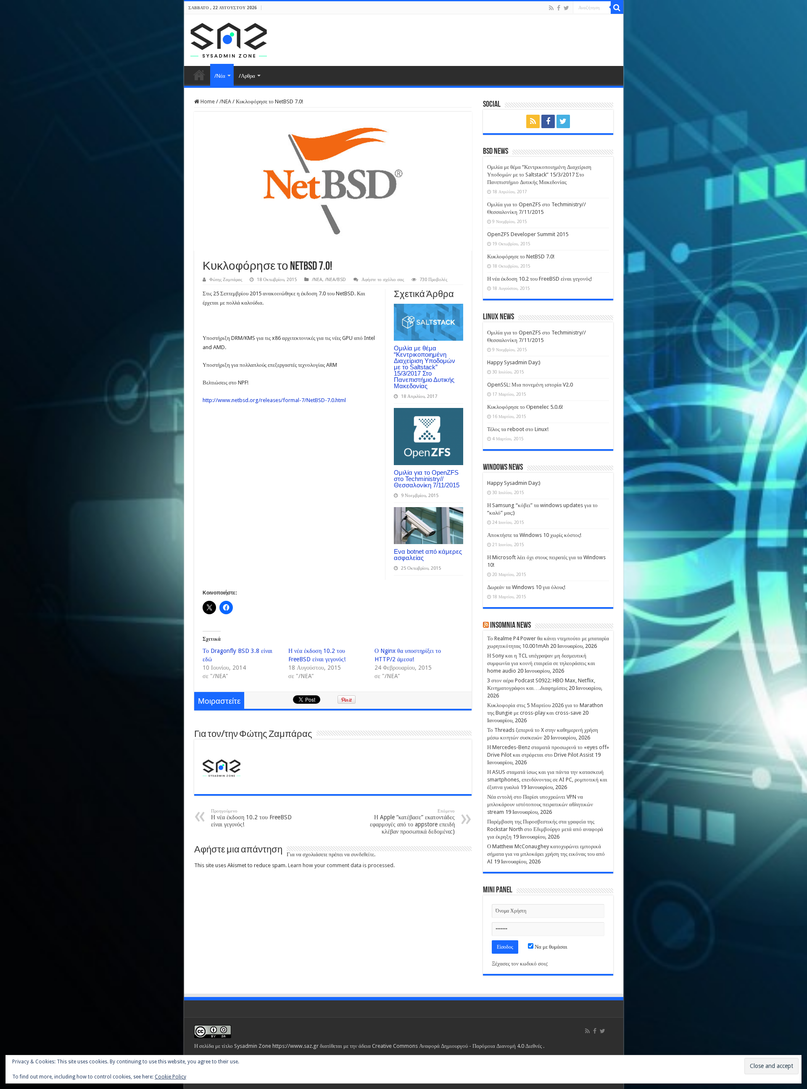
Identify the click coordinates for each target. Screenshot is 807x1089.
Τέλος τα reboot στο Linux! (518, 429)
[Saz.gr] (228, 39)
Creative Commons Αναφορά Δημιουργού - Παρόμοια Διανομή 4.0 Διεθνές (457, 1046)
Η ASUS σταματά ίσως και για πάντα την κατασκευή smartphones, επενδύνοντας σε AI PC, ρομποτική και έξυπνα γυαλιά (547, 779)
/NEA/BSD (335, 279)
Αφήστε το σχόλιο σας (382, 279)
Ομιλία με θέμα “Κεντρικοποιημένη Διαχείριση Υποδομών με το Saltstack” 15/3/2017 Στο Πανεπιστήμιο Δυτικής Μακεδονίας (424, 367)
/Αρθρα (247, 76)
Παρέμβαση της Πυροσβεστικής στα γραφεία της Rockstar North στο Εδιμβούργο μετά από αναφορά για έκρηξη (545, 829)
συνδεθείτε (362, 854)
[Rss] (551, 8)
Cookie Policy (170, 1077)
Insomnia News (510, 625)
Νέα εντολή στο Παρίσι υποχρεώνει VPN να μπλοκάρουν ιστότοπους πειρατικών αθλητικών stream (540, 804)
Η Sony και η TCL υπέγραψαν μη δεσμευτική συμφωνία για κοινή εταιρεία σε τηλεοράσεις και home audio (541, 663)
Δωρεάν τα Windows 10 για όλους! (526, 587)
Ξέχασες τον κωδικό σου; (520, 963)
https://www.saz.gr (295, 1046)
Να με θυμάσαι (550, 947)
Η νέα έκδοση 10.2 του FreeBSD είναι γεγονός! (251, 818)
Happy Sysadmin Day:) (514, 362)
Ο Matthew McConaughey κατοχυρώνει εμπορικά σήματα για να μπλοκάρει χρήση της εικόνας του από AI (546, 854)
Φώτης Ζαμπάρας (225, 279)
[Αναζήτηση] (617, 7)
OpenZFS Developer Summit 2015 (527, 234)
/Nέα (219, 76)
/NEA (225, 101)
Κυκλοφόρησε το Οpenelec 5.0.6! (525, 407)
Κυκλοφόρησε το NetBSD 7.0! (520, 256)
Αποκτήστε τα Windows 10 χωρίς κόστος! (534, 535)
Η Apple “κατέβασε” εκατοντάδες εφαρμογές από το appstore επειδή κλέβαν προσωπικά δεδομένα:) (412, 821)
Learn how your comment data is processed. (341, 865)
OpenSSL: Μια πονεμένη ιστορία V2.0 (530, 384)
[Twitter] (566, 8)
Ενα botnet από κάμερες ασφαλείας (428, 554)
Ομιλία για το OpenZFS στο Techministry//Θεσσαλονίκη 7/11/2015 (426, 479)
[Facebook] (558, 8)
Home (199, 75)
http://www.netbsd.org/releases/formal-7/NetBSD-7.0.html (274, 400)
